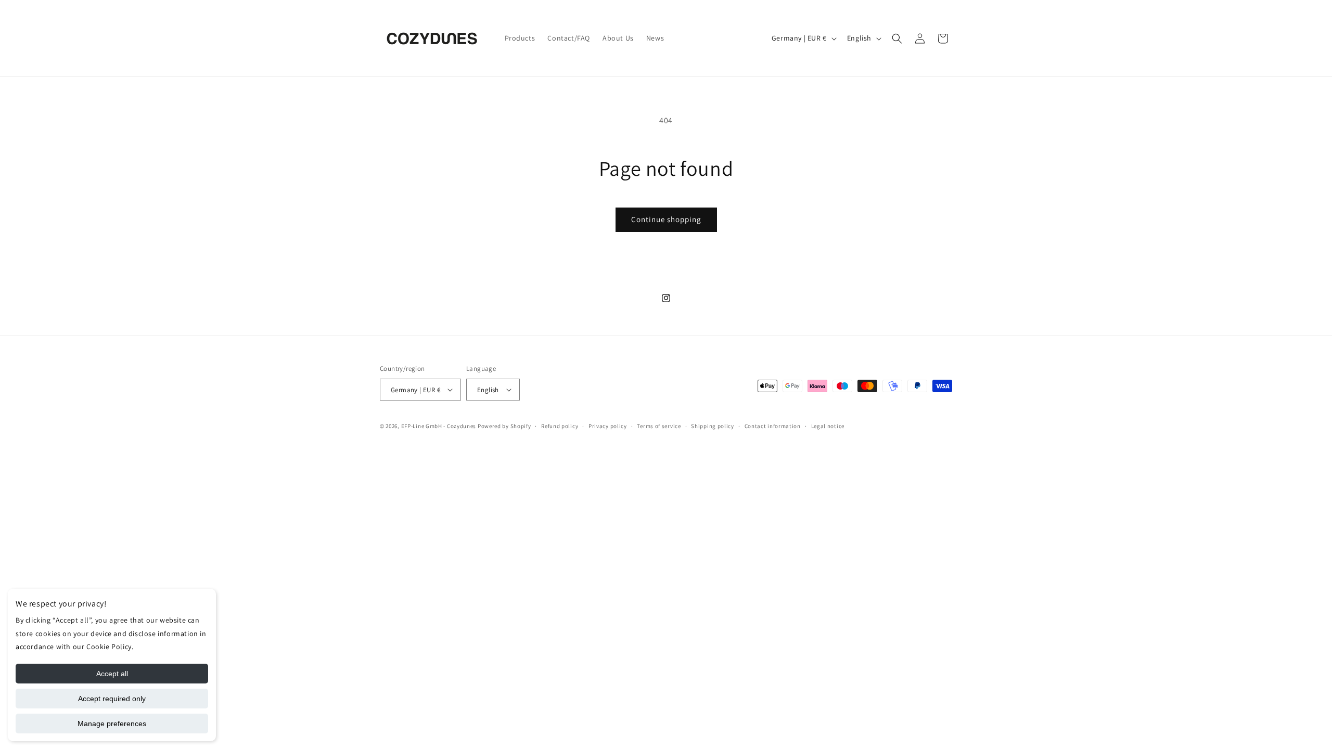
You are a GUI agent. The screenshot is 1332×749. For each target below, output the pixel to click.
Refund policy (559, 426)
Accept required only (112, 698)
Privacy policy (607, 426)
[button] (897, 38)
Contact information (773, 426)
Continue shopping (666, 219)
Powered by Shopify (504, 426)
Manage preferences (112, 723)
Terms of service (659, 426)
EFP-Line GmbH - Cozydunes (439, 426)
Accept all (112, 673)
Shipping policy (712, 426)
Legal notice (827, 426)
